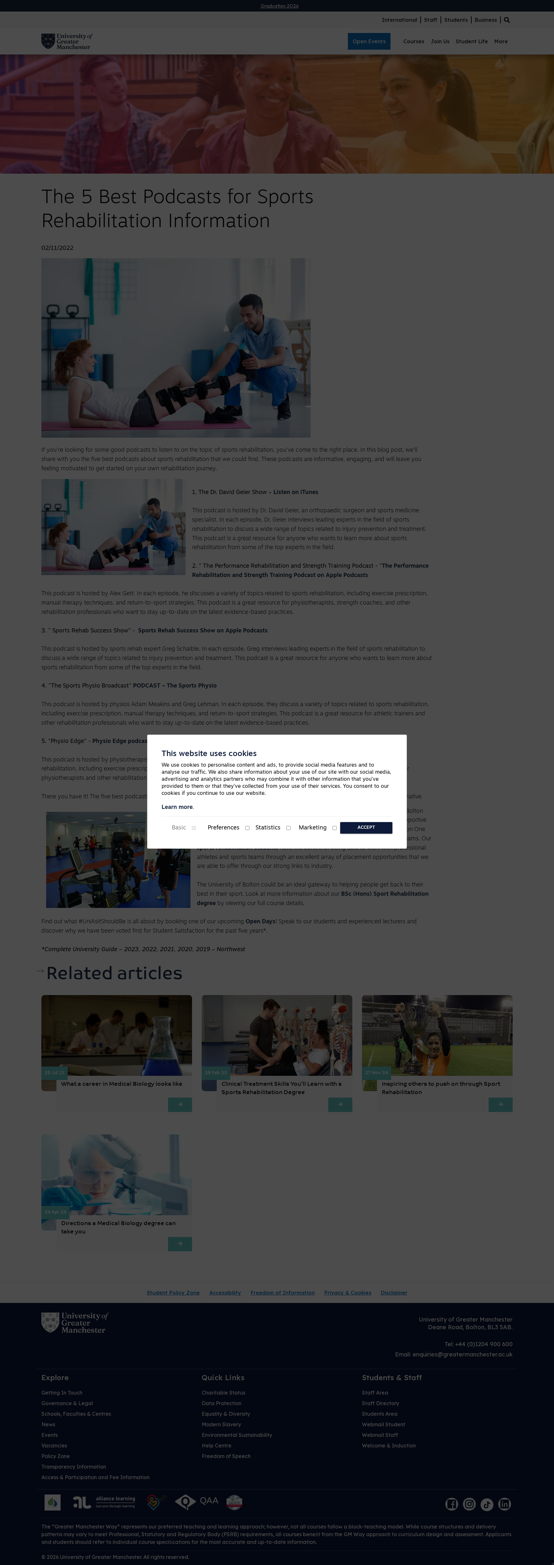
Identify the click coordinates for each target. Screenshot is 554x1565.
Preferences (223, 828)
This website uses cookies (209, 754)
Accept (366, 827)
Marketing (313, 828)
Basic (179, 828)
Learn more (177, 808)
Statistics (268, 828)
